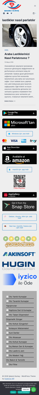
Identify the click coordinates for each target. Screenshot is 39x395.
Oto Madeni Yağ (16, 355)
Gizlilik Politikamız (23, 392)
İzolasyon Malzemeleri (19, 328)
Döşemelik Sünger (14, 319)
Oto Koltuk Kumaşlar (18, 342)
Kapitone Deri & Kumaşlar (20, 310)
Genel (7, 50)
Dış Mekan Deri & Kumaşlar (21, 346)
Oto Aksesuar (15, 337)
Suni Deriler (14, 333)
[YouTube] (7, 13)
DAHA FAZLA (10, 101)
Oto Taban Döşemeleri (19, 315)
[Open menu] (35, 5)
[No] (37, 388)
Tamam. (13, 392)
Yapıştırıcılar (11, 306)
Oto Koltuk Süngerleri (18, 324)
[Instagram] (3, 13)
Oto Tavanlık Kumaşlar (19, 301)
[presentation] (19, 35)
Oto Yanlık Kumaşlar (18, 297)
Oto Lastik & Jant (16, 351)
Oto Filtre (13, 364)
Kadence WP (9, 379)
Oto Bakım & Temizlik (15, 360)
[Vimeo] (11, 13)
